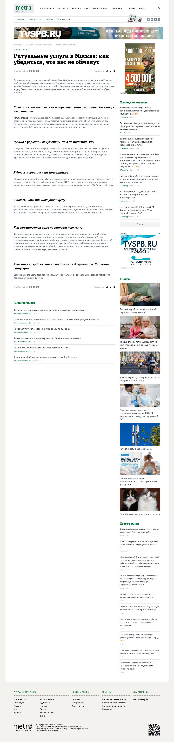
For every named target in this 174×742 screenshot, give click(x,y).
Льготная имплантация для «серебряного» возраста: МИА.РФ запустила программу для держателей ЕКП (139, 415)
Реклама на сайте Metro (114, 702)
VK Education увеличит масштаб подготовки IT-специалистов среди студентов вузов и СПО (139, 544)
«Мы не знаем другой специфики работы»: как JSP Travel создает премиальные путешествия (138, 622)
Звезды (49, 19)
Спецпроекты (34, 19)
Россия (76, 8)
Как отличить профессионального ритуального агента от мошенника (49, 310)
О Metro (131, 8)
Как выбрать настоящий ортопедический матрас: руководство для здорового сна (139, 481)
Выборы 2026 (63, 19)
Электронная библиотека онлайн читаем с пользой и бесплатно (46, 357)
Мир (86, 8)
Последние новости (133, 102)
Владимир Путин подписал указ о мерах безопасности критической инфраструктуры (139, 194)
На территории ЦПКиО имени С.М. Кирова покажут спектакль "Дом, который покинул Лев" (137, 210)
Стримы (20, 19)
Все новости (47, 8)
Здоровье (45, 702)
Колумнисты (78, 706)
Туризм (43, 706)
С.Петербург (124, 117)
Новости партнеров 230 (65, 44)
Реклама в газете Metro (114, 699)
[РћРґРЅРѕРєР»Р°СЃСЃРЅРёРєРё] (110, 70)
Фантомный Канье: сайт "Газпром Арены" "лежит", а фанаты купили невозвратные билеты (136, 141)
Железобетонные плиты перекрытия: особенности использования (47, 338)
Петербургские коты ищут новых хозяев (140, 514)
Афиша (17, 712)
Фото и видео (47, 699)
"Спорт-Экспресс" (52, 731)
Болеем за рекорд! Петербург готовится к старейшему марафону (140, 379)
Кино (42, 715)
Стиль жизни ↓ (100, 8)
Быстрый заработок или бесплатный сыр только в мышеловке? (138, 311)
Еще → (140, 224)
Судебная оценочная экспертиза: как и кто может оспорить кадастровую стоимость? (56, 319)
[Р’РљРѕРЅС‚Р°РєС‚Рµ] (106, 70)
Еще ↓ (142, 8)
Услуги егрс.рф (21, 117)
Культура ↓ (117, 8)
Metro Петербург (141, 699)
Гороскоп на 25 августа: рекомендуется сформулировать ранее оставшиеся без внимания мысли (140, 126)
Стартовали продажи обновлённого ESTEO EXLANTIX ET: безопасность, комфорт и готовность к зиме (138, 665)
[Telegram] (114, 70)
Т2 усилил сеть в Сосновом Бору (136, 448)
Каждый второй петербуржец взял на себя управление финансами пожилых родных (139, 344)
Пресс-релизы (47, 712)
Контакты (107, 709)
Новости (123, 133)
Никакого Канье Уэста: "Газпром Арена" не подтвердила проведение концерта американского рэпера (139, 179)
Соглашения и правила (113, 706)
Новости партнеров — (45, 44)
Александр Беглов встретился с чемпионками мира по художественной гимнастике (139, 110)
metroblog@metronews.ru (80, 729)
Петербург (63, 8)
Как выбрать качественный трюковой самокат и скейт (41, 347)
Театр (43, 709)
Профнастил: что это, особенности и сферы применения (42, 328)
